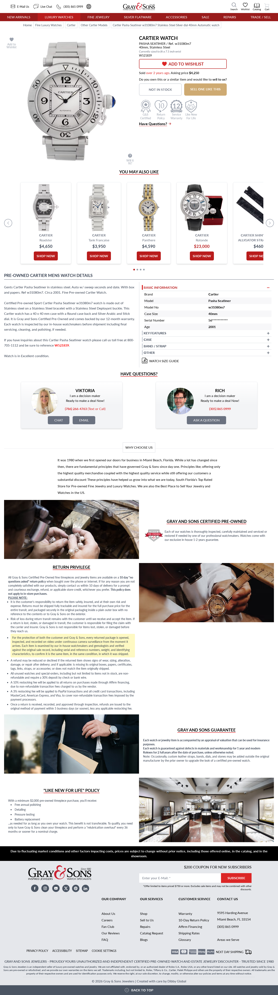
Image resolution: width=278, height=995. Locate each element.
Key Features (155, 333)
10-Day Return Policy (193, 920)
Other (149, 352)
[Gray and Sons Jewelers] (139, 6)
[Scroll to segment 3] (140, 269)
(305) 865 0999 (228, 926)
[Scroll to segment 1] (134, 269)
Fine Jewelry (98, 17)
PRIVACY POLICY (37, 951)
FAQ (105, 939)
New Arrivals (18, 17)
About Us (108, 913)
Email (84, 420)
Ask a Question (206, 420)
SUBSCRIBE (236, 878)
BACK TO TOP (142, 990)
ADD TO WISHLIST (186, 64)
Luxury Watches (59, 17)
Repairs (229, 17)
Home (27, 25)
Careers (107, 920)
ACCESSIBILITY (62, 951)
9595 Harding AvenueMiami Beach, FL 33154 (234, 916)
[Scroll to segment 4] (144, 269)
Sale (205, 17)
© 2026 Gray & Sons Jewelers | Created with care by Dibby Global (139, 981)
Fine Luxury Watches (48, 25)
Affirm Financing (190, 926)
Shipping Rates (189, 933)
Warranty (185, 913)
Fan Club (108, 926)
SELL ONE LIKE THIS (205, 89)
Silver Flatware (138, 17)
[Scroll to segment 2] (137, 269)
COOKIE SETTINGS (104, 951)
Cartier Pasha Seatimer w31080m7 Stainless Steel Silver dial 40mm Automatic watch (166, 25)
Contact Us (227, 899)
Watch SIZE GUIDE (164, 361)
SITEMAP (82, 951)
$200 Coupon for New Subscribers (218, 866)
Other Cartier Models (94, 25)
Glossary (184, 939)
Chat (58, 420)
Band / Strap (155, 346)
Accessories (176, 17)
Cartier (71, 25)
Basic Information (160, 287)
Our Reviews (111, 933)
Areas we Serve (228, 939)
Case (148, 339)
